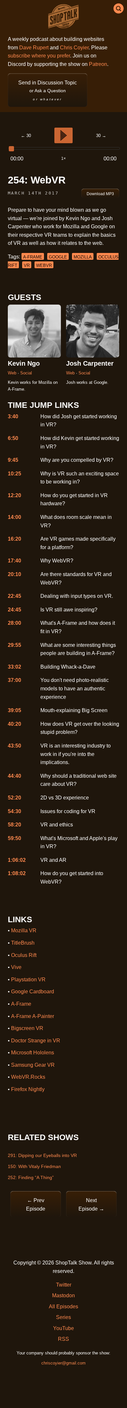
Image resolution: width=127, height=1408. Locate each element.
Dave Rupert (34, 47)
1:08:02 (17, 873)
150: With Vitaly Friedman (34, 1166)
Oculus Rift (23, 955)
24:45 (14, 609)
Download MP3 (100, 194)
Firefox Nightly (28, 1089)
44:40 (14, 776)
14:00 (14, 517)
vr (27, 265)
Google (58, 257)
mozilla (83, 257)
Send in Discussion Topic (47, 90)
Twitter (63, 1285)
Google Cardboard (32, 991)
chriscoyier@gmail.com (63, 1363)
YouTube (63, 1328)
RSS (63, 1339)
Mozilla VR (23, 930)
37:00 (14, 680)
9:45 (13, 460)
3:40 (13, 416)
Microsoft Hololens (32, 1052)
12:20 (14, 495)
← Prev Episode (35, 1205)
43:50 (14, 745)
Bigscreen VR (27, 1028)
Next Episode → (91, 1205)
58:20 (14, 824)
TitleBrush (23, 943)
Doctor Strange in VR (35, 1040)
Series (63, 1317)
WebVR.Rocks (28, 1077)
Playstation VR (28, 979)
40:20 (14, 724)
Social (26, 373)
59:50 (14, 838)
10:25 (14, 473)
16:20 (14, 539)
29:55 (14, 645)
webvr (44, 265)
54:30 (14, 811)
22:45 (14, 596)
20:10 (14, 574)
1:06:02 (17, 860)
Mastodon (63, 1295)
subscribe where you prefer (39, 55)
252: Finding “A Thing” (31, 1177)
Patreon (98, 64)
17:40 (14, 560)
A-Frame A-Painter (32, 1016)
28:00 (14, 623)
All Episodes (63, 1306)
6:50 (13, 438)
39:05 (14, 710)
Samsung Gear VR (33, 1065)
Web (13, 373)
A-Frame (21, 1004)
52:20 (14, 797)
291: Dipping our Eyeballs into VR (42, 1155)
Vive (16, 967)
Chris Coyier (74, 47)
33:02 (14, 667)
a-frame (32, 257)
